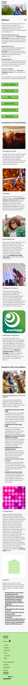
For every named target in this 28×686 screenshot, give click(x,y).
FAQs (9, 97)
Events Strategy (9, 84)
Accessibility (6, 667)
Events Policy (9, 91)
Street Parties (9, 103)
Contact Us (7, 655)
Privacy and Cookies (8, 662)
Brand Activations (9, 110)
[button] (24, 2)
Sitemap (5, 670)
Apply (5, 658)
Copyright (6, 664)
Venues (6, 645)
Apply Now (9, 116)
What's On (7, 650)
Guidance (6, 647)
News (5, 653)
